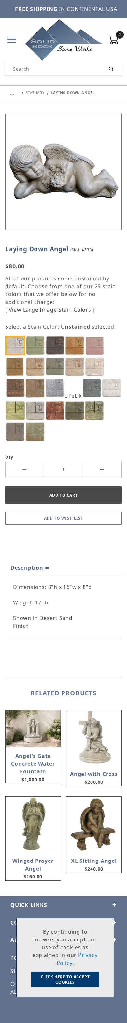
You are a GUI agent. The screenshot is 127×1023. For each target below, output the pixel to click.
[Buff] (37, 366)
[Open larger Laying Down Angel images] (63, 176)
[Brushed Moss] (17, 366)
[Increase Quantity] (102, 469)
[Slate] (17, 431)
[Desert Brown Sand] (76, 366)
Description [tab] (26, 567)
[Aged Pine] (37, 345)
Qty (9, 457)
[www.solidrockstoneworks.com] (64, 39)
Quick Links (28, 905)
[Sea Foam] (96, 410)
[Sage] (76, 410)
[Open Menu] (12, 40)
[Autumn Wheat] (76, 345)
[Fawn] (37, 387)
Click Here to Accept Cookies (65, 979)
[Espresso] (17, 387)
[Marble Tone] (113, 387)
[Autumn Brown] (56, 345)
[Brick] (96, 345)
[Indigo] (93, 387)
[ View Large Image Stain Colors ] (49, 309)
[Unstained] (17, 345)
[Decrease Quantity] (24, 469)
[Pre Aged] (37, 410)
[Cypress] (56, 366)
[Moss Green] (17, 410)
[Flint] (56, 387)
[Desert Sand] (96, 366)
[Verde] (37, 431)
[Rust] (56, 410)
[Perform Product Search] (111, 68)
